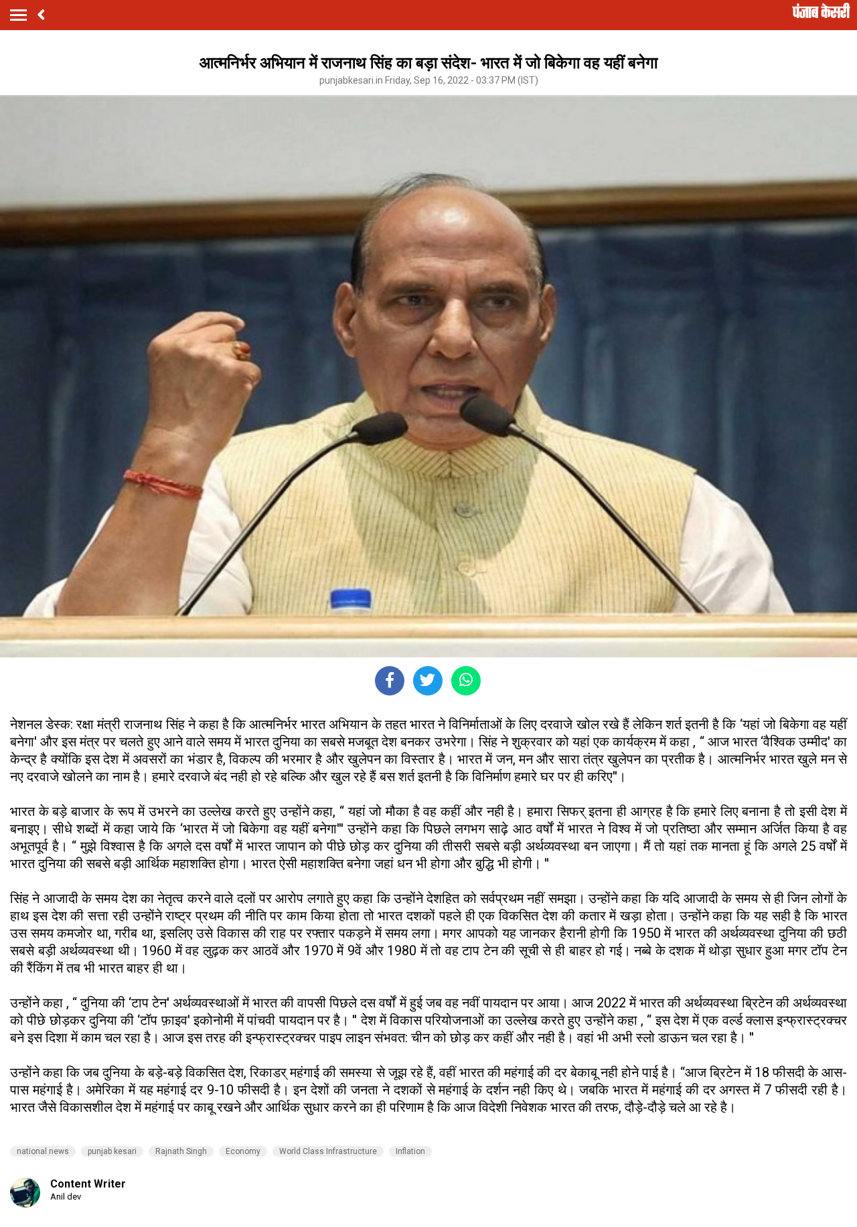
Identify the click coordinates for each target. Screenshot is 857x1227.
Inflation (410, 1151)
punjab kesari (112, 1151)
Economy (243, 1151)
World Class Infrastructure (328, 1151)
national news (43, 1151)
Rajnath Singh (181, 1151)
